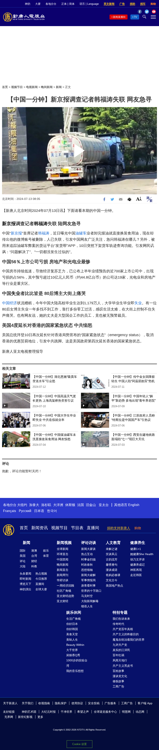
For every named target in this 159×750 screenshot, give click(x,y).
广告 (122, 3)
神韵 (27, 3)
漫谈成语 (111, 569)
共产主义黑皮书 (123, 665)
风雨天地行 (120, 660)
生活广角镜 (73, 618)
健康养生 (137, 543)
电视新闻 (32, 87)
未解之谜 (111, 549)
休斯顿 (70, 505)
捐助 (132, 3)
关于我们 (27, 703)
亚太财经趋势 (65, 596)
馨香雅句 (111, 564)
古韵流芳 (111, 559)
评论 (22, 561)
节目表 (77, 527)
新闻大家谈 (88, 549)
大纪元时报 (48, 711)
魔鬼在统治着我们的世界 (129, 639)
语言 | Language (89, 3)
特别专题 (120, 612)
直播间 (93, 527)
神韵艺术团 (29, 711)
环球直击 (62, 554)
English (133, 505)
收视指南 (44, 703)
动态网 (140, 711)
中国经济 (9, 303)
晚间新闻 (47, 87)
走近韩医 (136, 575)
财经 (34, 561)
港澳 (34, 550)
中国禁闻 (62, 559)
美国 (22, 555)
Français (9, 511)
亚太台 (104, 505)
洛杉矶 (46, 505)
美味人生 (72, 639)
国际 (22, 550)
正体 (64, 3)
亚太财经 (62, 601)
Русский (25, 511)
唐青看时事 (88, 585)
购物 (153, 3)
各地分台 (51, 3)
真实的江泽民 (121, 650)
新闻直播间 (119, 17)
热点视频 (41, 573)
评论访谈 (88, 543)
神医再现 (136, 569)
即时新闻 (25, 578)
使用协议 (77, 703)
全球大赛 (41, 589)
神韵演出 (25, 589)
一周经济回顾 (65, 585)
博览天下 (25, 584)
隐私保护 (60, 703)
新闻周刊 (62, 575)
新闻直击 (62, 569)
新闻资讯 (39, 527)
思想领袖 (87, 569)
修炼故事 (118, 681)
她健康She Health (141, 554)
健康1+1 (135, 549)
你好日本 (72, 624)
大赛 (38, 3)
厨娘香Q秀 (73, 655)
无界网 (8, 717)
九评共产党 (120, 644)
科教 (34, 566)
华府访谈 (62, 580)
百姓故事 (118, 671)
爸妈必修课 (113, 575)
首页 (5, 87)
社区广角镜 (64, 590)
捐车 (143, 3)
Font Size (139, 199)
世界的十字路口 (91, 590)
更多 (40, 717)
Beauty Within (75, 644)
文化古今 (111, 580)
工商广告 (118, 686)
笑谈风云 (111, 554)
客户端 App (145, 703)
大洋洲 (58, 505)
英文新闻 (109, 3)
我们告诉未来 (121, 618)
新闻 (59, 87)
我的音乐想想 (75, 671)
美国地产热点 (114, 585)
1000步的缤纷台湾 (76, 663)
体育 (46, 555)
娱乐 (46, 550)
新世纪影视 (25, 717)
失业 (15, 293)
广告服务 (110, 703)
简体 (72, 3)
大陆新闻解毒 (90, 601)
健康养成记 (137, 564)
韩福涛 (41, 223)
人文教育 (113, 543)
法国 (80, 505)
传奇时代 (118, 624)
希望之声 (83, 711)
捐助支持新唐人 (118, 528)
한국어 (52, 511)
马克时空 (87, 596)
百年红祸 (118, 655)
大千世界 (72, 650)
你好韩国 (72, 629)
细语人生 (87, 606)
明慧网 (126, 711)
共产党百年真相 (123, 629)
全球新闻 (62, 549)
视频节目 (17, 87)
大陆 (22, 566)
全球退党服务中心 (105, 711)
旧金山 (91, 505)
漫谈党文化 (120, 676)
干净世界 (66, 711)
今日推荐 (41, 578)
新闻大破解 (88, 575)
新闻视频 (64, 543)
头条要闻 (25, 573)
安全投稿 (94, 703)
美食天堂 (72, 634)
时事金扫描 (88, 559)
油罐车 (81, 233)
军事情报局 (88, 580)
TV (135, 17)
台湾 (34, 555)
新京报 (9, 223)
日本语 (39, 511)
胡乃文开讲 (137, 559)
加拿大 (34, 505)
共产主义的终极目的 (126, 634)
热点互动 (87, 554)
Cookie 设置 (79, 744)
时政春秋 (87, 564)
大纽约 (22, 505)
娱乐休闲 (73, 612)
